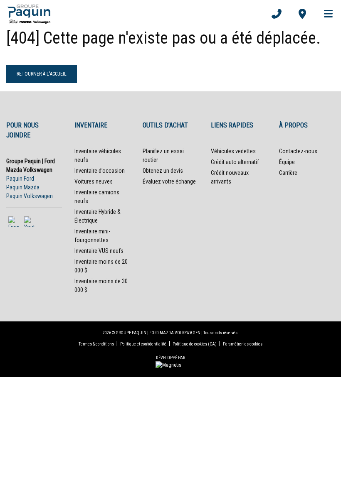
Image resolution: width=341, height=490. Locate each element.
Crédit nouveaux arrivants (230, 177)
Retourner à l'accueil (42, 74)
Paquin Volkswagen (29, 196)
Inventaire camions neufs (96, 196)
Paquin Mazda (23, 187)
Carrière (288, 172)
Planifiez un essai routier (163, 155)
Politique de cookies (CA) (195, 344)
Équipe (287, 162)
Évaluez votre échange (169, 181)
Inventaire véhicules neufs (97, 155)
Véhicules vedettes (233, 151)
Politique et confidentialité (143, 344)
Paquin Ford (20, 178)
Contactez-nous (298, 151)
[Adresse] (302, 14)
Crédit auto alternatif (235, 162)
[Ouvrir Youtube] (29, 221)
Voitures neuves (93, 181)
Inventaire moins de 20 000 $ (101, 266)
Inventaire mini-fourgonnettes (92, 235)
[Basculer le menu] (324, 14)
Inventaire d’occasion (99, 170)
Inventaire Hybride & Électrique (97, 216)
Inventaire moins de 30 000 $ (101, 285)
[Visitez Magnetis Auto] (170, 365)
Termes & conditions (96, 344)
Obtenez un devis (163, 170)
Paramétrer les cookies (242, 344)
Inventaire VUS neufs (99, 250)
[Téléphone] (276, 14)
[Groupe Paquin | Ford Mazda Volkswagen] (29, 13)
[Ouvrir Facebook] (13, 221)
